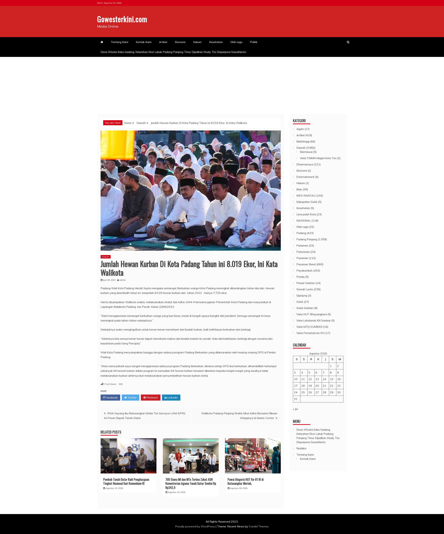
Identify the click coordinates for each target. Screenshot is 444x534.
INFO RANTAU (305, 195)
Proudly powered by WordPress (195, 526)
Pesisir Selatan (305, 283)
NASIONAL (303, 220)
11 (303, 379)
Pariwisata (303, 251)
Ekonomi (180, 42)
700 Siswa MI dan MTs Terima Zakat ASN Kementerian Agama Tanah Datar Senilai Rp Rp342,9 (190, 483)
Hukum (197, 42)
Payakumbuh (304, 270)
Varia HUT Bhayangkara (311, 314)
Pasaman (302, 258)
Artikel (163, 42)
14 (324, 379)
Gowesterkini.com (122, 19)
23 (339, 385)
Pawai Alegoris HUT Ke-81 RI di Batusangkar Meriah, (246, 481)
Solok (299, 301)
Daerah (105, 256)
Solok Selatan (304, 308)
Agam (300, 129)
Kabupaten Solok (306, 202)
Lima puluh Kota (306, 214)
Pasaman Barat (306, 264)
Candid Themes (258, 526)
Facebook (111, 397)
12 (310, 379)
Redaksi (301, 448)
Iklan (299, 189)
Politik (253, 42)
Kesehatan (216, 42)
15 (331, 379)
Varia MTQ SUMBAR (309, 326)
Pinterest (152, 397)
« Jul (295, 409)
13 (317, 379)
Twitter (132, 397)
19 (310, 385)
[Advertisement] (222, 83)
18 (303, 385)
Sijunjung (301, 295)
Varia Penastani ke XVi (310, 333)
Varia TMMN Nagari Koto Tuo (318, 158)
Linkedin (172, 397)
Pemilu (300, 276)
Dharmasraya (304, 164)
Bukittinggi (302, 141)
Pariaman (302, 245)
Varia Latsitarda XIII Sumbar (313, 320)
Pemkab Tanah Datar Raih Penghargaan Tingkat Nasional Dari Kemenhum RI (126, 481)
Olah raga (236, 42)
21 (324, 385)
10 (295, 379)
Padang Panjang (306, 239)
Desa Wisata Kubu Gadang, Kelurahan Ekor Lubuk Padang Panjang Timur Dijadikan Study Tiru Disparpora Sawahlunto (174, 52)
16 (339, 379)
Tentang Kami (119, 42)
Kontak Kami (143, 42)
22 (331, 385)
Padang (301, 233)
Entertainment (305, 177)
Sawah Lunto (304, 289)
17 (295, 385)
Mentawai (306, 152)
